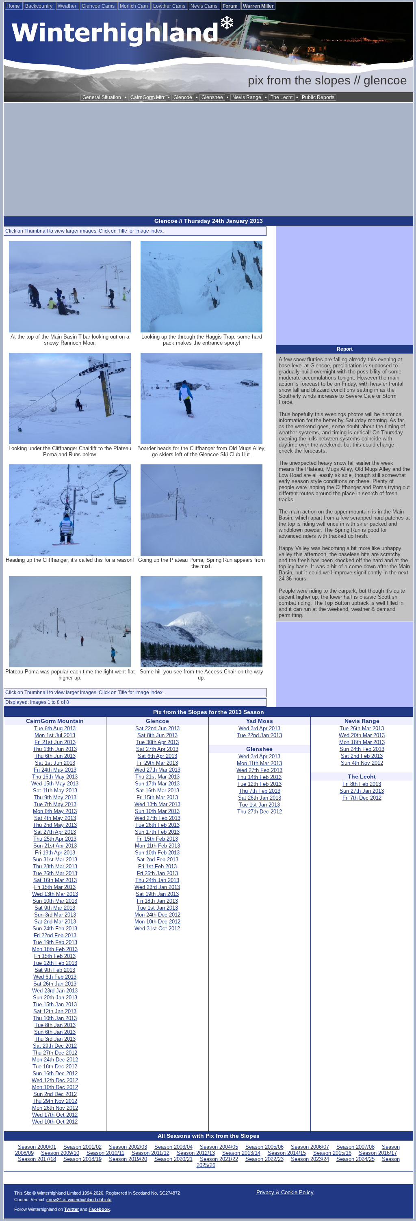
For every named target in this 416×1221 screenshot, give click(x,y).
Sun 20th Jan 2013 (55, 997)
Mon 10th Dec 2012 (55, 1087)
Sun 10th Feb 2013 (157, 853)
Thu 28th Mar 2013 (55, 866)
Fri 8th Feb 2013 (361, 784)
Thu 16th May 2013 (55, 777)
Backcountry (39, 6)
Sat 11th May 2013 (55, 790)
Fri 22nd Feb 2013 (55, 935)
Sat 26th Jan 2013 (54, 984)
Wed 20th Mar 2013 (362, 735)
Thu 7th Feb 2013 (259, 791)
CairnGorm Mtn (147, 97)
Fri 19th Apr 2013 (55, 853)
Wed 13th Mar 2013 (55, 894)
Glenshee (212, 97)
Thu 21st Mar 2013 (157, 777)
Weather (68, 6)
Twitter (71, 1209)
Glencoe (182, 97)
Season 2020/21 (173, 1159)
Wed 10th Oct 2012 (55, 1122)
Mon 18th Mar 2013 (362, 742)
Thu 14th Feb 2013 (259, 777)
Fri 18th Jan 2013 (157, 901)
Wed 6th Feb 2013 (54, 977)
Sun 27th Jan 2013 (362, 791)
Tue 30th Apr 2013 (157, 742)
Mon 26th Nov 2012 (55, 1108)
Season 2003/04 (173, 1147)
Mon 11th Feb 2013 (157, 846)
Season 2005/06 (264, 1147)
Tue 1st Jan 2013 (157, 908)
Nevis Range (246, 97)
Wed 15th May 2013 (54, 784)
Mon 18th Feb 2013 (55, 949)
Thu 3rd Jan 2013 (55, 1039)
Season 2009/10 (60, 1153)
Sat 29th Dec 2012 (55, 1046)
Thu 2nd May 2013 (55, 825)
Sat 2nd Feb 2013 (157, 859)
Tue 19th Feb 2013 (55, 942)
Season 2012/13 (196, 1153)
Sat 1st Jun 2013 (55, 763)
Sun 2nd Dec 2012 (55, 1094)
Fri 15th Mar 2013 (55, 887)
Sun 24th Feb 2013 (54, 928)
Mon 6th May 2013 (55, 811)
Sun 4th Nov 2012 (362, 763)
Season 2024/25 (355, 1159)
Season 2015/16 (332, 1153)
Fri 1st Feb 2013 (157, 866)
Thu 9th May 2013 (55, 797)
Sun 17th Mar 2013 (157, 784)
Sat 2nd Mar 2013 (55, 922)
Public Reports (318, 97)
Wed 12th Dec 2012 (55, 1080)
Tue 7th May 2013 (55, 804)
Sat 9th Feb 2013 (55, 970)
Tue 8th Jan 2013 (55, 1025)
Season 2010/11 (105, 1153)
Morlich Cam (134, 6)
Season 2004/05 (219, 1147)
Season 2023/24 (310, 1159)
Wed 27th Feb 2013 (157, 818)
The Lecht (281, 97)
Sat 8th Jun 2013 (157, 735)
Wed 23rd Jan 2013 (55, 991)
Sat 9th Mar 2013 (55, 908)
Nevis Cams (205, 6)
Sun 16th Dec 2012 (55, 1073)
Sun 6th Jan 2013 (55, 1032)
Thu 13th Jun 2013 (55, 749)
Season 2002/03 (128, 1147)
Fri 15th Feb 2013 (55, 956)
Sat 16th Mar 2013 (55, 880)
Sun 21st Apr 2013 (55, 846)
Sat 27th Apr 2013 (55, 832)
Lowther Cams (169, 6)
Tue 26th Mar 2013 (55, 873)
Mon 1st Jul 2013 (55, 735)
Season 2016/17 (378, 1153)
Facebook (99, 1209)
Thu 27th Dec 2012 (54, 1053)
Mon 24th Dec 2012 (55, 1060)
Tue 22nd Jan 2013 (259, 735)
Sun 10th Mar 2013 (54, 901)
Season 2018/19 (82, 1159)
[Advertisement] (208, 159)
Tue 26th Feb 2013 (157, 825)
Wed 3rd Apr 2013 (259, 728)
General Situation (101, 97)
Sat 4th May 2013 (55, 818)
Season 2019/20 (128, 1159)
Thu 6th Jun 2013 (55, 756)
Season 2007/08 (355, 1147)
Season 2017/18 (37, 1159)
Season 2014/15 (287, 1153)
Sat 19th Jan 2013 (157, 894)
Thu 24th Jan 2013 (157, 880)
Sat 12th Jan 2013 (54, 1011)
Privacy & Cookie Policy (285, 1192)
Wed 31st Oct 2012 (157, 928)
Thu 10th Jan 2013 (55, 1018)
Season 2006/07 (310, 1147)
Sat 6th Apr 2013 (157, 756)
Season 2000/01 (37, 1147)
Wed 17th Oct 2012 (55, 1115)
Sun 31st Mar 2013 (54, 859)
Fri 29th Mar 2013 (157, 763)
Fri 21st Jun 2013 (55, 742)
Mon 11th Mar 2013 (259, 763)
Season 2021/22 (219, 1159)
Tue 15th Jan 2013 (55, 1004)
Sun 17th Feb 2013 (157, 832)
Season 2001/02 (82, 1147)
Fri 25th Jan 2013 (157, 873)
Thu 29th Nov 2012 (54, 1101)
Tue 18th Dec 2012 (54, 1067)
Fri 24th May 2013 (55, 770)
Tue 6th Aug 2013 (55, 728)
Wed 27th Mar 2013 (157, 770)
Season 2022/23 (264, 1159)
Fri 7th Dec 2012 (361, 798)
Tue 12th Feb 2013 (55, 963)
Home (13, 6)
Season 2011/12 (150, 1153)
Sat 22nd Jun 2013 (157, 728)
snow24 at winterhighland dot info (78, 1199)
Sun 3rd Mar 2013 (55, 915)
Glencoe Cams (99, 6)
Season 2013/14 (241, 1153)
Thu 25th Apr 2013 (54, 839)
